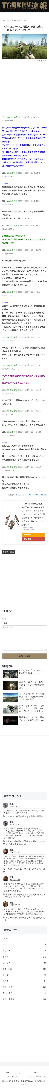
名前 (4, 618)
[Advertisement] (24, 88)
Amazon (27, 535)
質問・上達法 (9, 552)
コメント (7, 627)
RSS (36, 1073)
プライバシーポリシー (36, 1076)
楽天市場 (27, 539)
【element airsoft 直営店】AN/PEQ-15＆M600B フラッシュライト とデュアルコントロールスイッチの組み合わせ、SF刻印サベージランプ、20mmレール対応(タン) (33, 514)
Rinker (31, 527)
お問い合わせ (12, 1076)
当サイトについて (12, 1073)
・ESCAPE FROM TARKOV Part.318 (30, 495)
